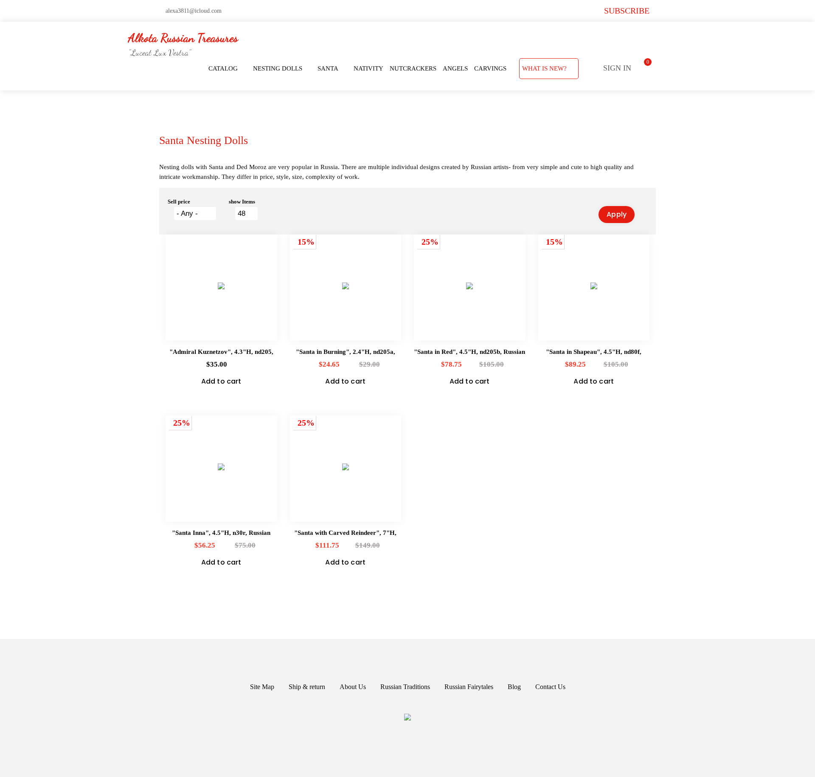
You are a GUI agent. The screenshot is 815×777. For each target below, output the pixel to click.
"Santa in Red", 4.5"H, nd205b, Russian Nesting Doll (469, 352)
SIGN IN (617, 68)
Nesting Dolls (277, 68)
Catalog (223, 68)
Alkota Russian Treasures (183, 38)
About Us (353, 686)
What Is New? (544, 68)
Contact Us (550, 686)
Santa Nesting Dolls (203, 140)
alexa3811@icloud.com (194, 11)
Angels (455, 68)
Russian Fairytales (468, 686)
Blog (514, 686)
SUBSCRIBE (626, 10)
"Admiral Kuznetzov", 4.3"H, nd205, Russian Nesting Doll (221, 352)
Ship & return (307, 686)
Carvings (490, 68)
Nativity (368, 68)
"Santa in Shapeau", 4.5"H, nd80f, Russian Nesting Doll (593, 352)
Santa (328, 68)
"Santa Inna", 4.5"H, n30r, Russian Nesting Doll (221, 533)
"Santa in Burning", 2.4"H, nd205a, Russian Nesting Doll (345, 352)
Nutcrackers (413, 68)
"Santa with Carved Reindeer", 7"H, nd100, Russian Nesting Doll (345, 533)
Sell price (179, 201)
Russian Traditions (405, 686)
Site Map (262, 686)
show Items (242, 201)
